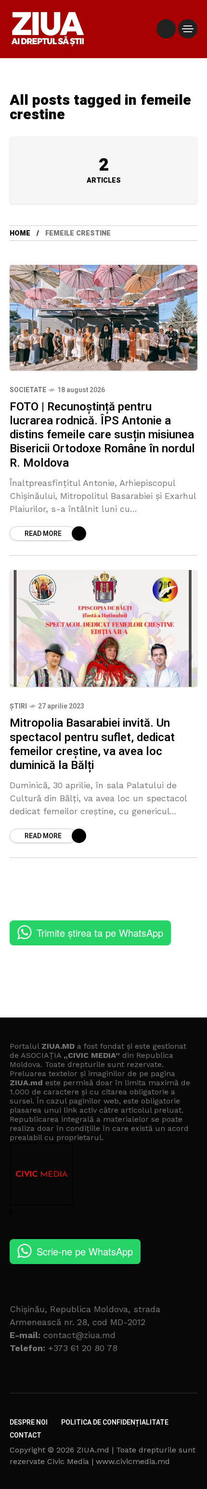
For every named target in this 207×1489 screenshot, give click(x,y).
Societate (28, 390)
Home (20, 233)
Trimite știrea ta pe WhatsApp (100, 933)
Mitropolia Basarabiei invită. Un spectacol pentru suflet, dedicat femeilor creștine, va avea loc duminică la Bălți (92, 744)
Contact (25, 1435)
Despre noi (29, 1422)
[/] (166, 28)
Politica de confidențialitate (114, 1422)
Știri (18, 706)
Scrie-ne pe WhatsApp (85, 1251)
